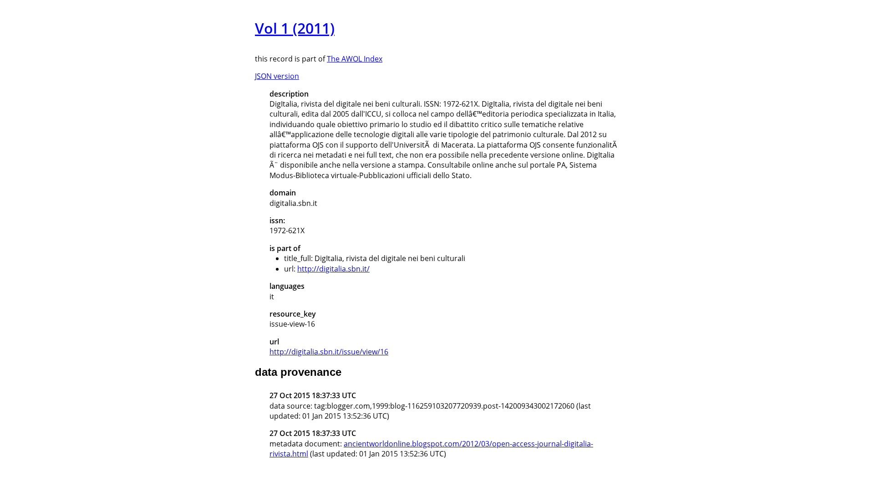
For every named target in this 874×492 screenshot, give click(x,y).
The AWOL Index (354, 59)
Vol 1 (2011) (295, 28)
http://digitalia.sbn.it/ (333, 269)
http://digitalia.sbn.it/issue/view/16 (328, 352)
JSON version (277, 76)
